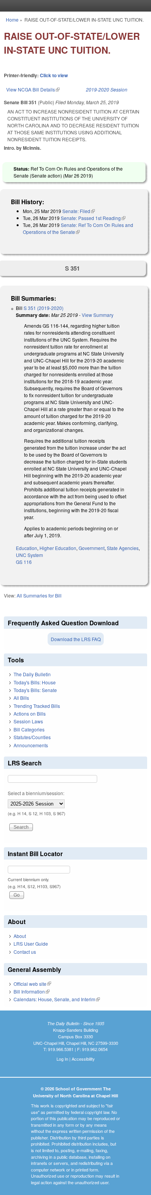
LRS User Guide (31, 943)
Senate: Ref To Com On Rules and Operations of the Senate (78, 228)
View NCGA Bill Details (33, 89)
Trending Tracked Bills (37, 705)
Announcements (31, 745)
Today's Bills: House (35, 682)
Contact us (25, 951)
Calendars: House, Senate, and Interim (57, 999)
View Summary (97, 314)
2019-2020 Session (106, 89)
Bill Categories (29, 729)
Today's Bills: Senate (35, 690)
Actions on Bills (30, 713)
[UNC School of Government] (73, 6)
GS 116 (24, 562)
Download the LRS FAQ (76, 639)
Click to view (54, 75)
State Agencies (123, 548)
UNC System (29, 555)
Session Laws (28, 721)
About (20, 936)
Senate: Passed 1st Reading (93, 218)
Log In (62, 1059)
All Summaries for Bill (39, 595)
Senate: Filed (78, 211)
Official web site (32, 983)
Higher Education (57, 548)
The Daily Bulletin (32, 674)
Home (12, 19)
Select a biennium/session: (36, 793)
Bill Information (32, 991)
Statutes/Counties (32, 737)
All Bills (21, 697)
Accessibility (83, 1059)
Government (92, 548)
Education (26, 548)
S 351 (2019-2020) (43, 308)
